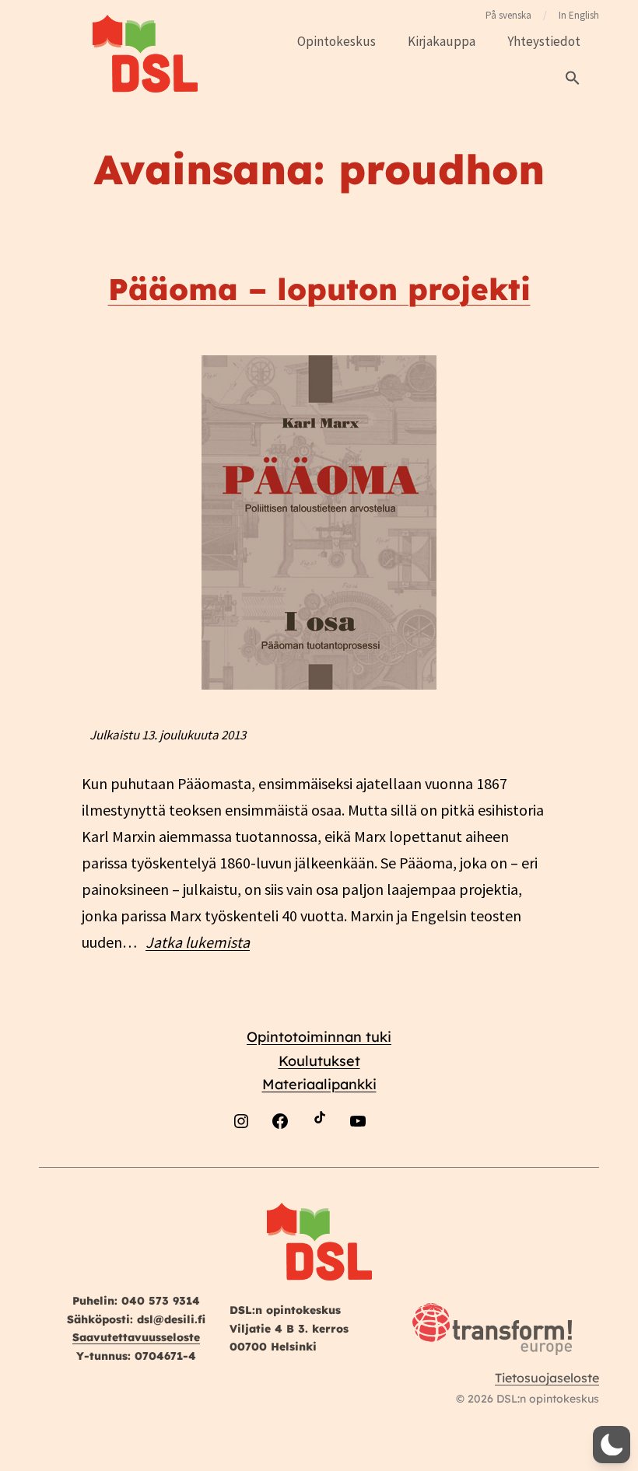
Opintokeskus (336, 41)
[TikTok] (319, 1157)
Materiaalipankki (319, 1084)
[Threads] (396, 1157)
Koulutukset (319, 1061)
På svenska (508, 15)
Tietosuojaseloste (547, 1377)
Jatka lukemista (197, 942)
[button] (573, 79)
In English (579, 15)
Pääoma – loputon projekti (319, 289)
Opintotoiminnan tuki (319, 1037)
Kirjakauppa (441, 41)
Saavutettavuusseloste (136, 1337)
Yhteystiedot (543, 41)
